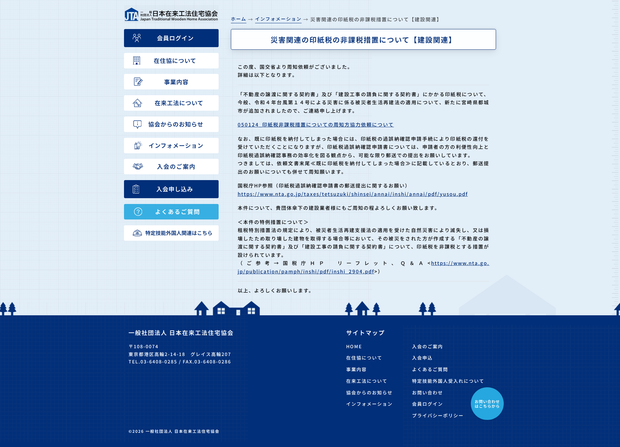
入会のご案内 (427, 346)
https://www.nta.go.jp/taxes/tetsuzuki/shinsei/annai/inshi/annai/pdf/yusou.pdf (353, 193)
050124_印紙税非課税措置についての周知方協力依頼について (316, 124)
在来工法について (367, 381)
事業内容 (356, 369)
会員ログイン (427, 404)
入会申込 (422, 357)
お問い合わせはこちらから (487, 404)
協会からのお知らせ (369, 392)
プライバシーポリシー (438, 415)
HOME (354, 346)
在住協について (364, 357)
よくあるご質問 (430, 369)
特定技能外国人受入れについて (448, 381)
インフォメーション (369, 404)
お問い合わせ (427, 392)
